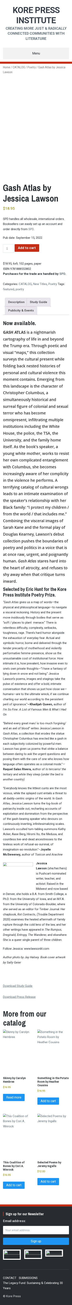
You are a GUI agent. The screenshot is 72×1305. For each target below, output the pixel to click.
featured (8, 289)
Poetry (31, 67)
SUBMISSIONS (28, 1278)
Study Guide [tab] (38, 302)
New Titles (40, 284)
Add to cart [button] (48, 1101)
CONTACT (9, 1278)
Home (6, 67)
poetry (20, 289)
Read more (13, 1097)
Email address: (14, 1221)
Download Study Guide (17, 986)
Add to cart (27, 248)
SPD (31, 229)
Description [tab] (16, 302)
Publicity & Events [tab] (21, 310)
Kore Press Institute (36, 15)
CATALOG (19, 67)
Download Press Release (19, 997)
